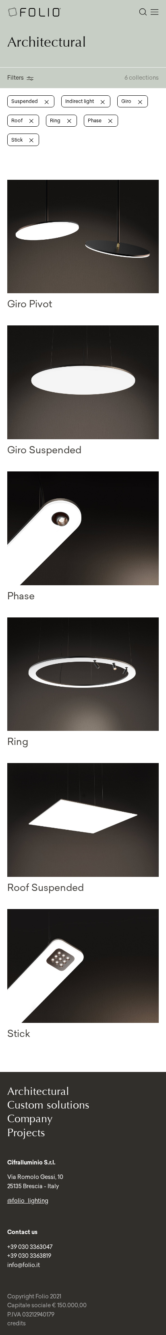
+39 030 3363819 (29, 1256)
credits (16, 1323)
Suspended (25, 101)
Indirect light (80, 101)
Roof (17, 120)
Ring (56, 120)
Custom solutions (48, 1105)
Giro (127, 101)
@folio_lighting (27, 1201)
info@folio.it (23, 1265)
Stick (17, 139)
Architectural (38, 1091)
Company (30, 1118)
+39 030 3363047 (29, 1247)
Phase (95, 120)
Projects (26, 1133)
